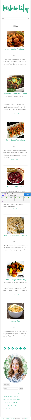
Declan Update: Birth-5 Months (10, 402)
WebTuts (26, 418)
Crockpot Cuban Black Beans (15, 94)
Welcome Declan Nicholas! (9, 405)
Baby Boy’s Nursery (7, 409)
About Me (6, 384)
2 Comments (24, 282)
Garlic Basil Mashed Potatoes (15, 235)
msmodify (9, 51)
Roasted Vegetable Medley (15, 280)
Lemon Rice (15, 321)
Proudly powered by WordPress (8, 418)
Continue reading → (15, 67)
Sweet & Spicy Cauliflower (15, 49)
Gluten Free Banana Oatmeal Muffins (11, 399)
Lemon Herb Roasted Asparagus (10, 396)
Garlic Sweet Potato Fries (15, 140)
